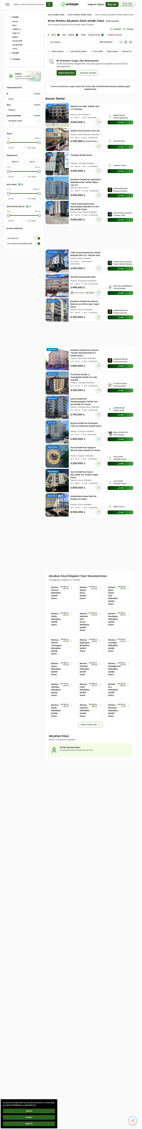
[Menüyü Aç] (7, 4)
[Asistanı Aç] (133, 1121)
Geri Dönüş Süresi (78, 51)
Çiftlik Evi (16, 29)
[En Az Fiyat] (8, 142)
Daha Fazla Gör (89, 724)
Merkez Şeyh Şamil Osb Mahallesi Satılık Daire (112, 595)
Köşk (14, 48)
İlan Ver (112, 4)
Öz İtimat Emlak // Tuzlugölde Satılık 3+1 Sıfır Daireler (83, 377)
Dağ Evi (16, 33)
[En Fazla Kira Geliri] (39, 193)
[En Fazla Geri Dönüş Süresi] (39, 215)
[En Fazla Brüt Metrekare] (39, 171)
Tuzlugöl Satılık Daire (81, 155)
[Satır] (121, 42)
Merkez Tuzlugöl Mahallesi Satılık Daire (112, 645)
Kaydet (117, 29)
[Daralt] (10, 21)
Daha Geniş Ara (66, 73)
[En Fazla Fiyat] (39, 142)
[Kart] (125, 42)
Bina (14, 25)
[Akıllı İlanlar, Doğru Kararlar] (70, 4)
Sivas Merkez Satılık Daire (80, 14)
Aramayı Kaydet (88, 73)
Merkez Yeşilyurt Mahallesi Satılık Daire (83, 710)
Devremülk (17, 41)
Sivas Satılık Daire (56, 14)
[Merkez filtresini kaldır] (77, 35)
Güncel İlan (127, 51)
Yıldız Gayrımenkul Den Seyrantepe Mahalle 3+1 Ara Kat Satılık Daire (84, 207)
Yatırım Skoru (57, 51)
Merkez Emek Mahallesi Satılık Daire (55, 710)
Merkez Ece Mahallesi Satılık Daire (112, 690)
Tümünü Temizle (114, 35)
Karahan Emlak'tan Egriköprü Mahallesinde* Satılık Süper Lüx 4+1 (85, 182)
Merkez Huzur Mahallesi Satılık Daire (55, 669)
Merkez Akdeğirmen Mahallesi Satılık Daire (112, 669)
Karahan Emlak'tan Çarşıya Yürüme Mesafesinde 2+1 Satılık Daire (84, 353)
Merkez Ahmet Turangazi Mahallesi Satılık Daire (55, 647)
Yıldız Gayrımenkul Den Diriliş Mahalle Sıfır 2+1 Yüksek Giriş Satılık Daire (85, 255)
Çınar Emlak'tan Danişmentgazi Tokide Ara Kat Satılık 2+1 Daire (84, 402)
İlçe (9, 105)
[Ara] (49, 4)
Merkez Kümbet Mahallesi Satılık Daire (83, 669)
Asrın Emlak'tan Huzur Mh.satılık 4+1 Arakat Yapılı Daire (84, 475)
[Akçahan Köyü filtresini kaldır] (102, 35)
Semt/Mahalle (14, 115)
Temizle (37, 94)
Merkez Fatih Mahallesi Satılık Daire (83, 690)
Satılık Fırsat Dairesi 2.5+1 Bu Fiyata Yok (85, 132)
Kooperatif (17, 44)
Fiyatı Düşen (112, 51)
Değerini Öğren (96, 4)
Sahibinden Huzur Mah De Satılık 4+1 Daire (83, 497)
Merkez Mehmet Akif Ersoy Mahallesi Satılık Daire (83, 621)
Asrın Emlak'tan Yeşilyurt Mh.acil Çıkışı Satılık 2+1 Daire (85, 449)
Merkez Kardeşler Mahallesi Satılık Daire (112, 619)
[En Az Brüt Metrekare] (8, 171)
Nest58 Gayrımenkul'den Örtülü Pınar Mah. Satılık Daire (85, 278)
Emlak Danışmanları (70, 747)
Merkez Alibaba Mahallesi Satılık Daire (55, 690)
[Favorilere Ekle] (98, 122)
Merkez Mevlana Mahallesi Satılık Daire (112, 710)
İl (7, 94)
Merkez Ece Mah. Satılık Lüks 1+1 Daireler (85, 107)
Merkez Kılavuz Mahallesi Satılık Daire (55, 593)
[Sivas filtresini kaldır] (58, 35)
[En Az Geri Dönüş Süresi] (8, 215)
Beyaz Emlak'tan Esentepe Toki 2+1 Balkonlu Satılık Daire (85, 424)
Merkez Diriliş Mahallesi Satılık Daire (55, 619)
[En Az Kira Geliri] (8, 193)
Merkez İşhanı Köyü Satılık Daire (83, 593)
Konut (15, 21)
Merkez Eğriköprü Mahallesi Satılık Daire (83, 645)
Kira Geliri (98, 51)
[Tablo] (130, 42)
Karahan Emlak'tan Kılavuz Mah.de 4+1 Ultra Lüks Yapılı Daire (84, 304)
